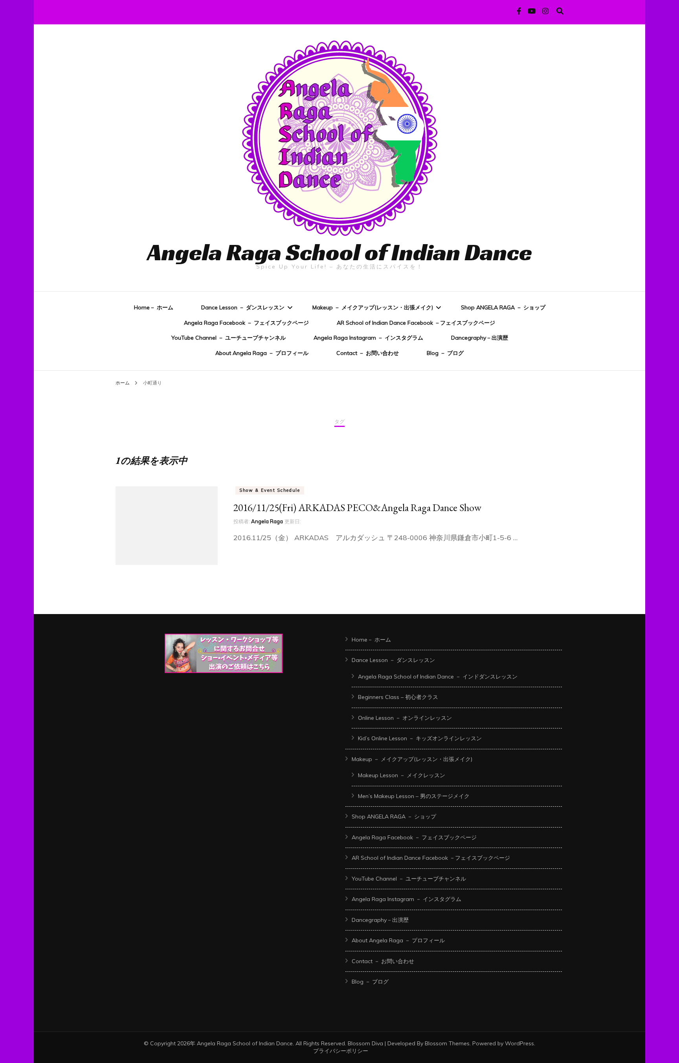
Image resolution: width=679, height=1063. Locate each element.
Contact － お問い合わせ (367, 353)
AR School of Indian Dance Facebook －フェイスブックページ (416, 322)
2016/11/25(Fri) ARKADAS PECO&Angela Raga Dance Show (357, 507)
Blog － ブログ (445, 353)
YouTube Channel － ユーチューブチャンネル (228, 337)
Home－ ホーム (153, 307)
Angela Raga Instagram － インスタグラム (368, 337)
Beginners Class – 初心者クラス (398, 697)
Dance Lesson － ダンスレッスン (242, 307)
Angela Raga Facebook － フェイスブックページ (246, 322)
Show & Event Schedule (269, 490)
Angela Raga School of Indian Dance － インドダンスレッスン (438, 676)
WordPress (519, 1043)
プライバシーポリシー (340, 1050)
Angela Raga (267, 521)
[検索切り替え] (559, 11)
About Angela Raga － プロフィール (261, 353)
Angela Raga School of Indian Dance (339, 252)
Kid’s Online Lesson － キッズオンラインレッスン (420, 738)
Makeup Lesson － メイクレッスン (401, 775)
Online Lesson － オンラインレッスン (405, 717)
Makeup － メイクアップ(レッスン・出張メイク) (372, 307)
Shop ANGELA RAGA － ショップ (503, 307)
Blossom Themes (447, 1043)
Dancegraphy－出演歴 (479, 337)
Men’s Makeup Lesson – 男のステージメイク (414, 796)
